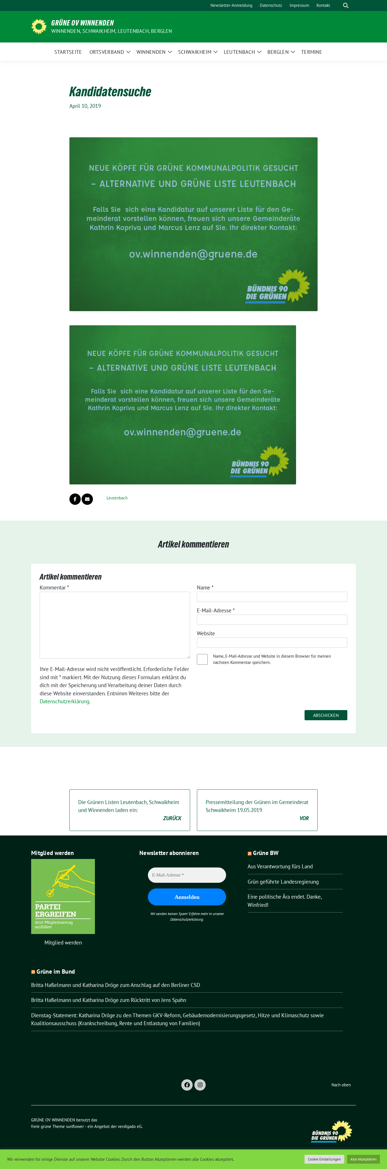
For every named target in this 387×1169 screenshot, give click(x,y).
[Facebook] (187, 1085)
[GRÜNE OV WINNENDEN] (39, 26)
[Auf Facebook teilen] (75, 499)
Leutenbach (117, 498)
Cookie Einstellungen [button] (324, 1159)
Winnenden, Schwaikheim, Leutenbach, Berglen (111, 31)
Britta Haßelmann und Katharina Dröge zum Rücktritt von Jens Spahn (108, 1000)
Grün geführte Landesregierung (283, 881)
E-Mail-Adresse (216, 610)
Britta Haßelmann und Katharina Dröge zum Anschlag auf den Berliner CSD (115, 985)
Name (205, 587)
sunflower (75, 1126)
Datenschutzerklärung (64, 701)
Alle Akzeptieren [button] (363, 1159)
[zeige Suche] (345, 5)
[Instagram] (200, 1085)
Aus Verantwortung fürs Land (280, 866)
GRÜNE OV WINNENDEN (82, 23)
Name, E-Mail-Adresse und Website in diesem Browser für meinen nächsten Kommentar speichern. (272, 659)
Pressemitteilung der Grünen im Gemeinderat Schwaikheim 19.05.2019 (257, 810)
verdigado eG (130, 1126)
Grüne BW (265, 853)
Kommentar (54, 587)
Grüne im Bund (56, 971)
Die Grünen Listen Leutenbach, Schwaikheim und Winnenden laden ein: (129, 810)
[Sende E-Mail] (87, 499)
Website (206, 633)
